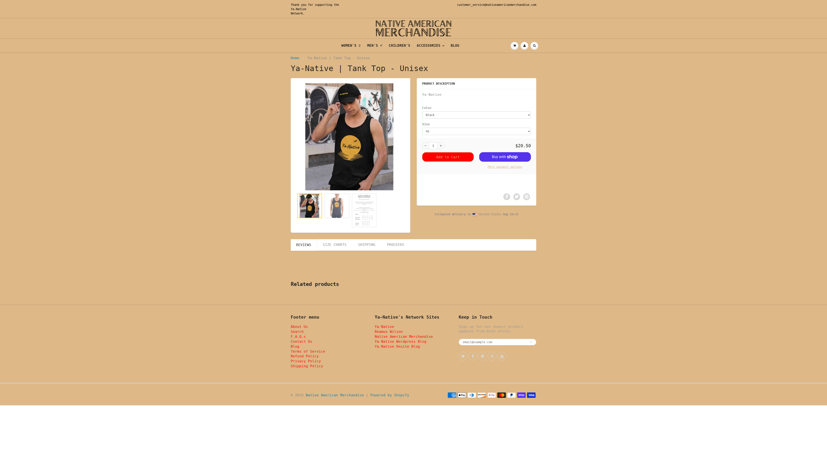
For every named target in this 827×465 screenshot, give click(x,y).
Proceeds (395, 245)
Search (297, 332)
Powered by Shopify (389, 395)
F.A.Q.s (298, 337)
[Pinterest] (482, 356)
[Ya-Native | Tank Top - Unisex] (350, 136)
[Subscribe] (530, 341)
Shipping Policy (307, 366)
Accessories (428, 45)
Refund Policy (305, 356)
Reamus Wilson (389, 332)
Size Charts (335, 245)
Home (295, 58)
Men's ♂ (374, 45)
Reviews (303, 245)
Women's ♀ (351, 45)
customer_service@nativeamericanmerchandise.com (496, 4)
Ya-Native (298, 9)
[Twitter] (463, 356)
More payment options (505, 167)
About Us (299, 327)
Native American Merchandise (404, 337)
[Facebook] (472, 356)
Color (427, 108)
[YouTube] (501, 356)
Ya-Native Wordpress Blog (400, 341)
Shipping (366, 245)
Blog (455, 45)
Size (426, 124)
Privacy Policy (306, 361)
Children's (399, 45)
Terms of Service (308, 351)
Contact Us (301, 341)
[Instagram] (492, 356)
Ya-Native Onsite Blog (397, 346)
